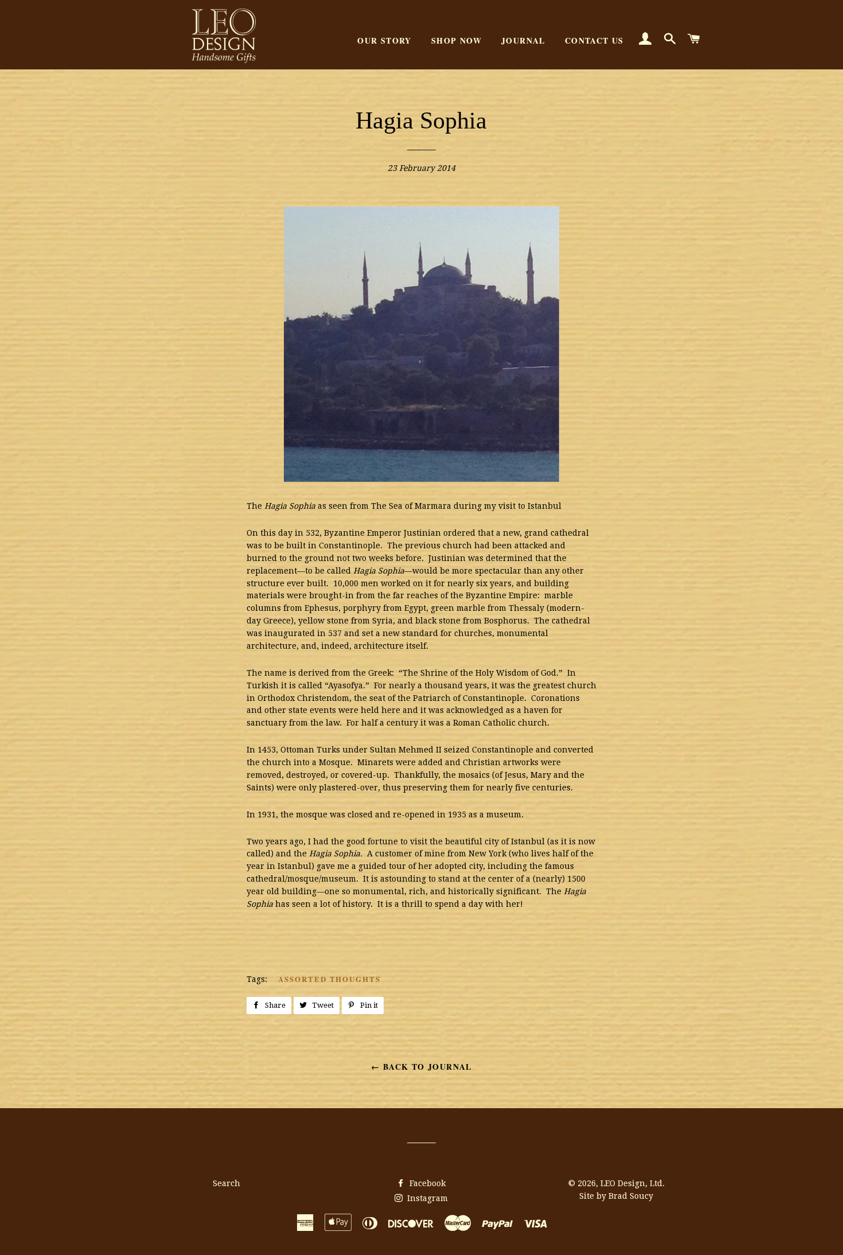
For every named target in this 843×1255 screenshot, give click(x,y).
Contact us (594, 40)
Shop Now (456, 40)
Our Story (384, 40)
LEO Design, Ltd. (632, 1183)
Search (226, 1183)
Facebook (426, 1183)
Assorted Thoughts (329, 978)
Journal (523, 40)
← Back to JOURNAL (421, 1067)
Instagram (426, 1198)
